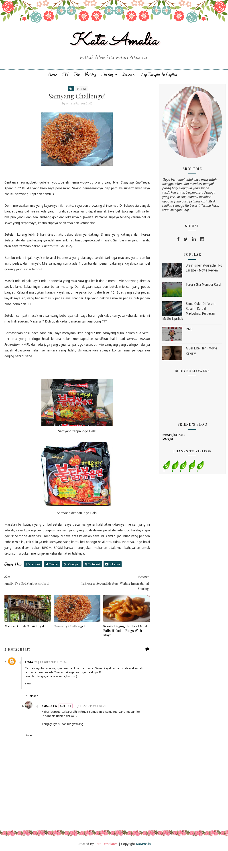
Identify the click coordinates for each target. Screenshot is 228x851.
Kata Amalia (114, 40)
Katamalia (143, 844)
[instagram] (202, 239)
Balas (28, 683)
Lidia (29, 662)
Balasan (33, 696)
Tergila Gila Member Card (203, 284)
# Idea (81, 89)
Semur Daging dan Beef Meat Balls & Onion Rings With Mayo (125, 630)
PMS (189, 329)
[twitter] (186, 239)
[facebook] (178, 239)
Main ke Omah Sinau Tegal (24, 626)
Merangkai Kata (173, 435)
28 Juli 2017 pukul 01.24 (50, 662)
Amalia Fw (49, 706)
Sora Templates (106, 844)
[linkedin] (194, 239)
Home (52, 74)
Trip (77, 74)
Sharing (108, 74)
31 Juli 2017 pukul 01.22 (90, 706)
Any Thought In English (159, 74)
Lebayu (167, 438)
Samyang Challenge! (69, 626)
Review (127, 74)
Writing (90, 74)
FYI (65, 74)
